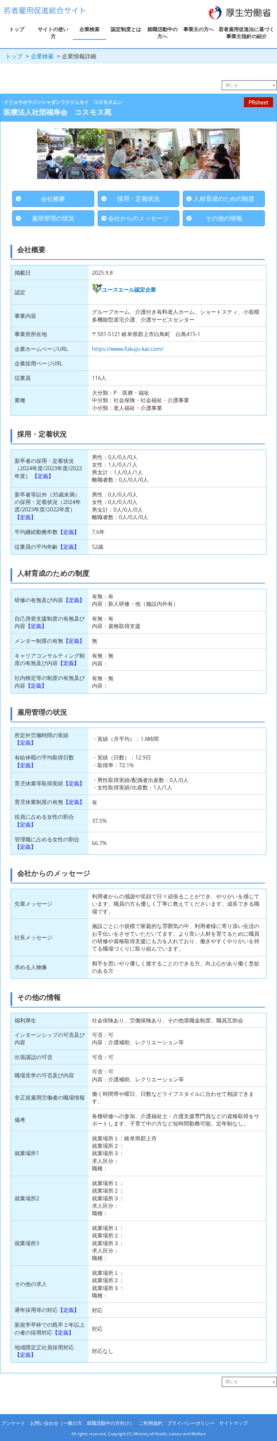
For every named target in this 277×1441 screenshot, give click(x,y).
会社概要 (53, 198)
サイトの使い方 (53, 32)
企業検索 (89, 29)
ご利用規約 (150, 1423)
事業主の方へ (198, 29)
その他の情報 (224, 218)
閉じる (232, 85)
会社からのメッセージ (138, 218)
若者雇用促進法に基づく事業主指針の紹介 (246, 32)
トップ (16, 29)
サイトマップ (233, 1423)
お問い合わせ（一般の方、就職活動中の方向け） (82, 1423)
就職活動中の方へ (162, 32)
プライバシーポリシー (191, 1423)
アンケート (13, 1423)
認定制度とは (126, 29)
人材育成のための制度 (224, 198)
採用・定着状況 (138, 198)
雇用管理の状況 (53, 218)
